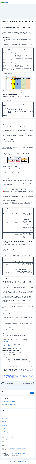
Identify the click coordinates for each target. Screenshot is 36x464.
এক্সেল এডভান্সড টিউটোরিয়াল (5, 415)
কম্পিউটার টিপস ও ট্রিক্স (4, 425)
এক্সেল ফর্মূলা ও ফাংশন (4, 418)
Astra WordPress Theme (23, 461)
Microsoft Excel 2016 (5, 412)
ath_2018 (5, 444)
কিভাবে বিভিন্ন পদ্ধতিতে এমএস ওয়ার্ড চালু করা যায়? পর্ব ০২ (8, 404)
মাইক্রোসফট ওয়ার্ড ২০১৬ (5, 431)
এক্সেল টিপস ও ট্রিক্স (4, 417)
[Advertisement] (18, 10)
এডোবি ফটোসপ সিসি (4, 422)
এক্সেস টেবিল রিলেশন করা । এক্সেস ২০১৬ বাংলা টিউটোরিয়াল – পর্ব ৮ (18, 453)
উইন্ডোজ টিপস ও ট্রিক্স (4, 414)
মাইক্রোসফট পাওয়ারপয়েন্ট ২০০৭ (5, 432)
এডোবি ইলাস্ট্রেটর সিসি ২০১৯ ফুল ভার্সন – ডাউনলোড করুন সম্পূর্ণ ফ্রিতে (17, 437)
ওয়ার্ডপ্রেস (3, 424)
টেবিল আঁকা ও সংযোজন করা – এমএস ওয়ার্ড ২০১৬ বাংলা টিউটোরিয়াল (9, 401)
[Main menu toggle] (34, 2)
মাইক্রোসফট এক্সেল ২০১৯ (5, 428)
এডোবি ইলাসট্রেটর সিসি (4, 421)
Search (3, 391)
